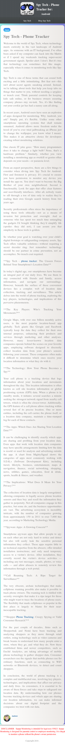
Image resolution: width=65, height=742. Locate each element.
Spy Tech (27, 20)
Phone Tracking (25, 616)
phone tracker (29, 261)
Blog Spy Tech (44, 20)
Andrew (15, 716)
